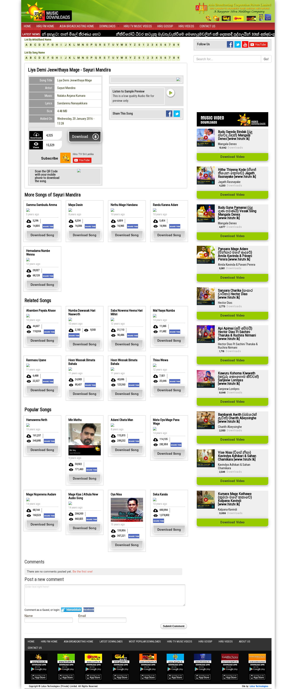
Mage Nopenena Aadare (41, 494)
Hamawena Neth (36, 420)
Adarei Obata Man (122, 420)
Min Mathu (75, 420)
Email (82, 615)
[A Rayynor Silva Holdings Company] (233, 12)
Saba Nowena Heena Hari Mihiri (127, 312)
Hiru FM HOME (45, 26)
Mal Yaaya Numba (164, 310)
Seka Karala (160, 494)
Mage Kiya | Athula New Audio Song (83, 496)
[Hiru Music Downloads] (48, 10)
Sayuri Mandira (66, 88)
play (170, 92)
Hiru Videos (186, 26)
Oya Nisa (116, 494)
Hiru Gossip (165, 26)
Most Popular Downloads (145, 641)
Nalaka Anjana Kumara (71, 96)
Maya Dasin (75, 205)
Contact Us (207, 26)
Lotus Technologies (259, 686)
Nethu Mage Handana (124, 205)
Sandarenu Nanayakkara (72, 103)
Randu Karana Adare (165, 205)
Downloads (107, 26)
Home (27, 26)
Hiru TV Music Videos (138, 26)
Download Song (42, 235)
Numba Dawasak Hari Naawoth (81, 312)
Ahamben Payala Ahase (41, 310)
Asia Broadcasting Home (77, 26)
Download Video (232, 157)
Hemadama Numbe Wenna (38, 252)
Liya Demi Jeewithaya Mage (74, 80)
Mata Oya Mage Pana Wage (166, 421)
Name (28, 615)
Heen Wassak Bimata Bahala (81, 362)
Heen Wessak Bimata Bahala (124, 362)
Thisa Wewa (160, 360)
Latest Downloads (111, 641)
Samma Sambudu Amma (41, 205)
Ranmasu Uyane (36, 360)
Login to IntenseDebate (71, 609)
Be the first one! (83, 571)
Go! (266, 59)
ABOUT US (244, 641)
